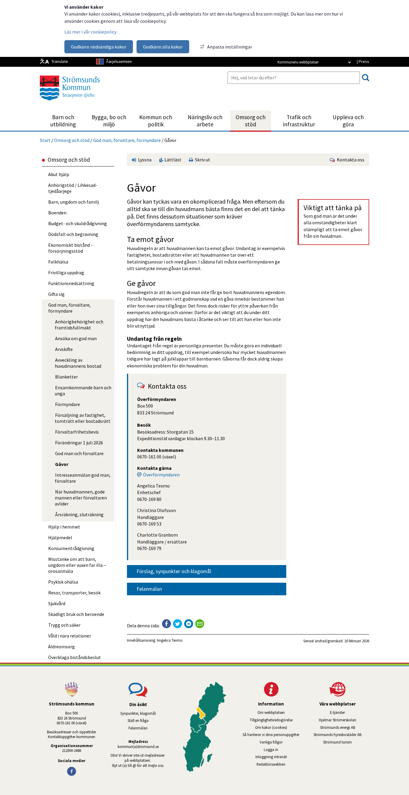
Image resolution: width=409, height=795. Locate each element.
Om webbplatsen (271, 712)
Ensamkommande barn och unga (83, 390)
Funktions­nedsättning (71, 283)
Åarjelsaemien (119, 61)
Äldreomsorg (61, 646)
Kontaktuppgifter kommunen (71, 736)
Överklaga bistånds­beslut (74, 657)
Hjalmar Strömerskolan (344, 719)
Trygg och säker (64, 625)
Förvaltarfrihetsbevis (77, 432)
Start (45, 140)
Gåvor (61, 464)
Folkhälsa (58, 262)
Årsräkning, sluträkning (79, 514)
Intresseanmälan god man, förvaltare (82, 478)
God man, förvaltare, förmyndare (127, 140)
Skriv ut (201, 160)
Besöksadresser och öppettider (71, 731)
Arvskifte (64, 349)
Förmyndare (67, 404)
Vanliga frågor (271, 742)
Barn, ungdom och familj (73, 202)
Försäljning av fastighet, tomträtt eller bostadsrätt (82, 418)
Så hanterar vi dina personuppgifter (271, 734)
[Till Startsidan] (70, 103)
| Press (363, 61)
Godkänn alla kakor (163, 47)
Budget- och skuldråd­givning (77, 223)
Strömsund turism (346, 742)
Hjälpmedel (60, 537)
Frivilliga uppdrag (66, 272)
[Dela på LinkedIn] (188, 623)
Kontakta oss (349, 160)
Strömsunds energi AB (344, 727)
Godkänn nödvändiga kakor (98, 47)
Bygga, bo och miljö (109, 120)
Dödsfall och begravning (73, 234)
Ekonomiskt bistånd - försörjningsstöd (70, 248)
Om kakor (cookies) (271, 727)
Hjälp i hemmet (64, 527)
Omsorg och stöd (251, 120)
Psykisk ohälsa (63, 582)
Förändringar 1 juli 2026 (79, 443)
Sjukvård (56, 603)
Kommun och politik (155, 120)
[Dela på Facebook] (166, 623)
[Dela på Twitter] (177, 623)
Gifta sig (56, 294)
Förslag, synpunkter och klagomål (174, 571)
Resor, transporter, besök (74, 593)
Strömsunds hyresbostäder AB (341, 734)
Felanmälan (149, 589)
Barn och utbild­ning (63, 120)
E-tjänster (349, 712)
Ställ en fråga (138, 720)
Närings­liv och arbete (205, 120)
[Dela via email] (199, 623)
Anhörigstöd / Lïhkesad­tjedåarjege (72, 188)
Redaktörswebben (271, 764)
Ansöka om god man (76, 338)
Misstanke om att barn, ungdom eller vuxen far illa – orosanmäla (77, 565)
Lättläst (172, 160)
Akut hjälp (58, 174)
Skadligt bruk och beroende (76, 614)
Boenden (57, 213)
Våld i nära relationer (69, 636)
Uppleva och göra (348, 120)
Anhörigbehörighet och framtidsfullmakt (79, 325)
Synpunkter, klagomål (138, 713)
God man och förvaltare (79, 453)
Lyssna (144, 160)
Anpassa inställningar (229, 47)
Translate (59, 61)
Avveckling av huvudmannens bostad (78, 363)
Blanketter (66, 377)
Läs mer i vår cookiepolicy (90, 32)
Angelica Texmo (170, 640)
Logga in (271, 749)
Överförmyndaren (161, 475)
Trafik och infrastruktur (299, 120)
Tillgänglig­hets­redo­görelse (271, 719)
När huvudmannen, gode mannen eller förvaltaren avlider (81, 498)
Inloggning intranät (279, 756)
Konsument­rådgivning (71, 548)
